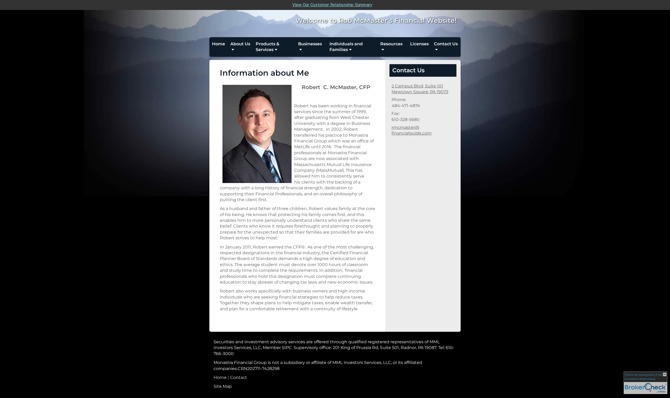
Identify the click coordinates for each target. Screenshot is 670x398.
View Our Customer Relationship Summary (332, 4)
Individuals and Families (346, 46)
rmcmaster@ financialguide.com (412, 130)
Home (218, 43)
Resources (391, 43)
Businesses (310, 43)
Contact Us (446, 43)
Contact (238, 377)
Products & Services (267, 46)
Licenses (419, 43)
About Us (240, 43)
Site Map (223, 386)
